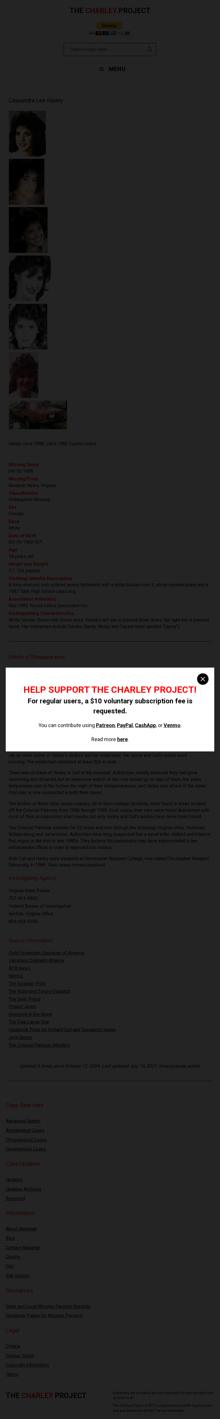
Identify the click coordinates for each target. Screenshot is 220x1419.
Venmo (172, 725)
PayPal (125, 725)
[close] (203, 679)
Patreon (105, 725)
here (122, 739)
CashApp (145, 725)
